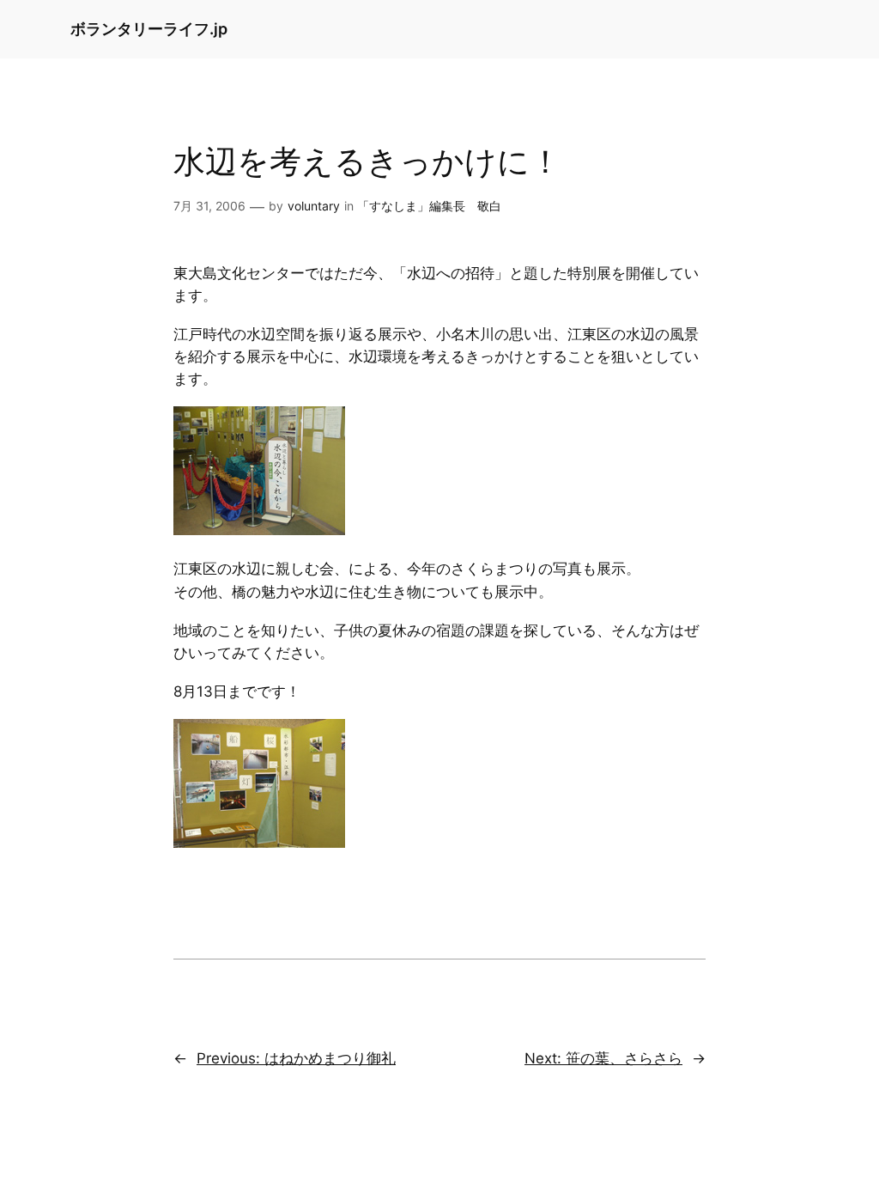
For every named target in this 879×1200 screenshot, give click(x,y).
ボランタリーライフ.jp (148, 29)
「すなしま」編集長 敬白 (429, 205)
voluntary (314, 205)
